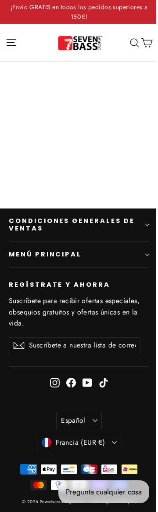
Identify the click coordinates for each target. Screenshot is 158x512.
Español (73, 420)
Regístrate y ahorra (59, 284)
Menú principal (45, 254)
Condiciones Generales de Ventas (72, 224)
